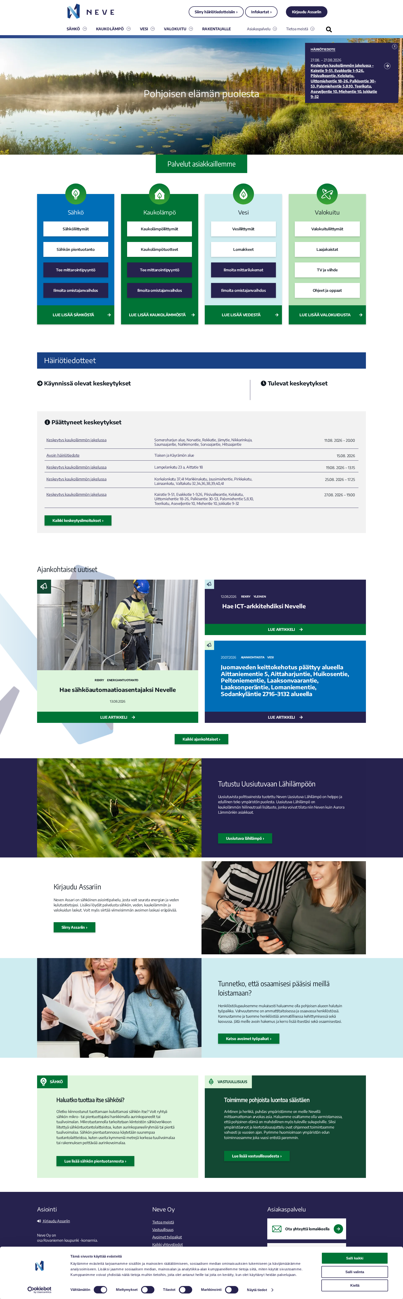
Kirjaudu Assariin (306, 12)
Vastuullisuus (232, 1081)
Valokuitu (175, 29)
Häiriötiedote (323, 49)
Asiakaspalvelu (259, 29)
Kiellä (354, 1285)
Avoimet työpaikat (167, 1237)
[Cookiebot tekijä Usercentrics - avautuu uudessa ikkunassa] (39, 1289)
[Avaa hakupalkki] (329, 29)
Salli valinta (354, 1272)
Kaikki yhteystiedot (167, 1244)
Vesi (144, 29)
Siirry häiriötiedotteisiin (215, 12)
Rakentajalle (216, 29)
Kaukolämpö (110, 29)
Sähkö (73, 29)
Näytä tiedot (257, 1290)
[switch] (147, 1289)
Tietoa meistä (297, 29)
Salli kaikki (354, 1258)
